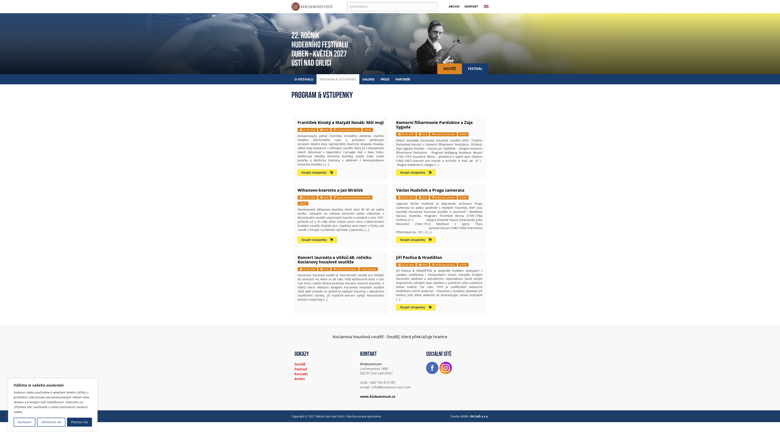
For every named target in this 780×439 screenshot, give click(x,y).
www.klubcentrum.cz (377, 396)
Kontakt (471, 6)
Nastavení (24, 422)
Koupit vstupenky (316, 172)
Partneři (402, 79)
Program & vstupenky (338, 79)
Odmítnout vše (51, 422)
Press (385, 79)
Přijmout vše (79, 422)
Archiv (454, 6)
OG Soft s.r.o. (479, 416)
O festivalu (304, 79)
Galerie (368, 79)
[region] (53, 404)
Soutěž (449, 68)
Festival (475, 68)
